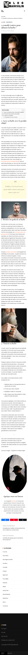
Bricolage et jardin (8, 559)
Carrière (5, 563)
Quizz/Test (6, 590)
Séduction (5, 598)
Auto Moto (5, 555)
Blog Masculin (14, 644)
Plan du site (4, 636)
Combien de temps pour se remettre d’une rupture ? (13, 539)
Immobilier (6, 579)
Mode (4, 586)
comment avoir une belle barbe (10, 161)
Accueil (3, 632)
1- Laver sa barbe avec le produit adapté (13, 112)
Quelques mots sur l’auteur (11, 117)
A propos (3, 628)
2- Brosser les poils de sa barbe (11, 114)
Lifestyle (5, 582)
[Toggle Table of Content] (22, 110)
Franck (13, 501)
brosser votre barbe (11, 252)
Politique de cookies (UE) (8, 640)
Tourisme (5, 606)
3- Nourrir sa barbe (8, 115)
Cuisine (5, 571)
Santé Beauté (9, 22)
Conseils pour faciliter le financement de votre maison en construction (14, 529)
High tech (5, 575)
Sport (4, 602)
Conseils (5, 567)
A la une (3, 22)
